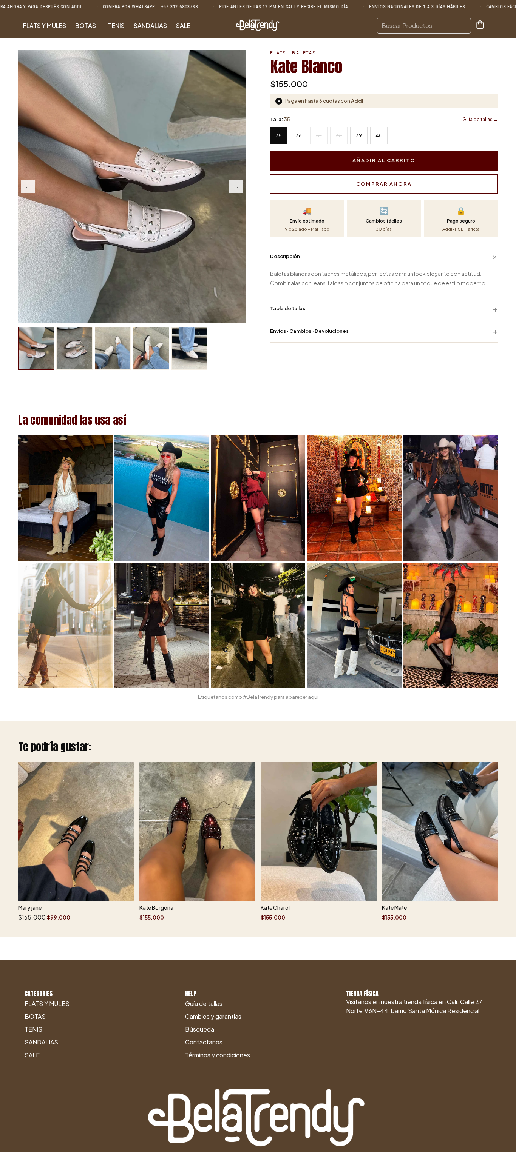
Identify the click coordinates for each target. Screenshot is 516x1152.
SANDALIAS (150, 25)
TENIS (116, 25)
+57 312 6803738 (179, 7)
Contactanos (203, 1042)
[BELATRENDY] (257, 26)
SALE (183, 25)
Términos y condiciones (217, 1055)
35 (279, 135)
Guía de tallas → (480, 119)
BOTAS (85, 25)
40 (379, 135)
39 (359, 135)
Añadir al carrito (384, 160)
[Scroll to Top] (501, 1111)
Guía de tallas (203, 1003)
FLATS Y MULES (44, 25)
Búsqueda (199, 1029)
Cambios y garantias (213, 1016)
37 (319, 135)
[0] (480, 25)
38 (339, 135)
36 (299, 135)
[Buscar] (464, 25)
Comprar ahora (384, 184)
